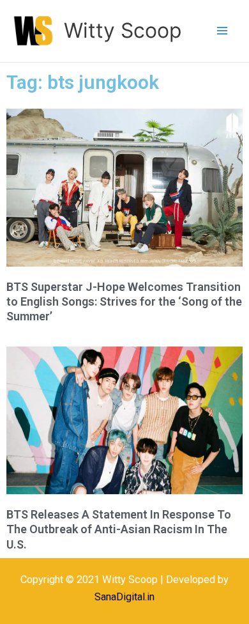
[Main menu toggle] (221, 31)
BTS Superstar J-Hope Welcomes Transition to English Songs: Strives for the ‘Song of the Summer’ (124, 302)
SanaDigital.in (124, 597)
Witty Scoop (122, 30)
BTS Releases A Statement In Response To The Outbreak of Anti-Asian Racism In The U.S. (118, 529)
